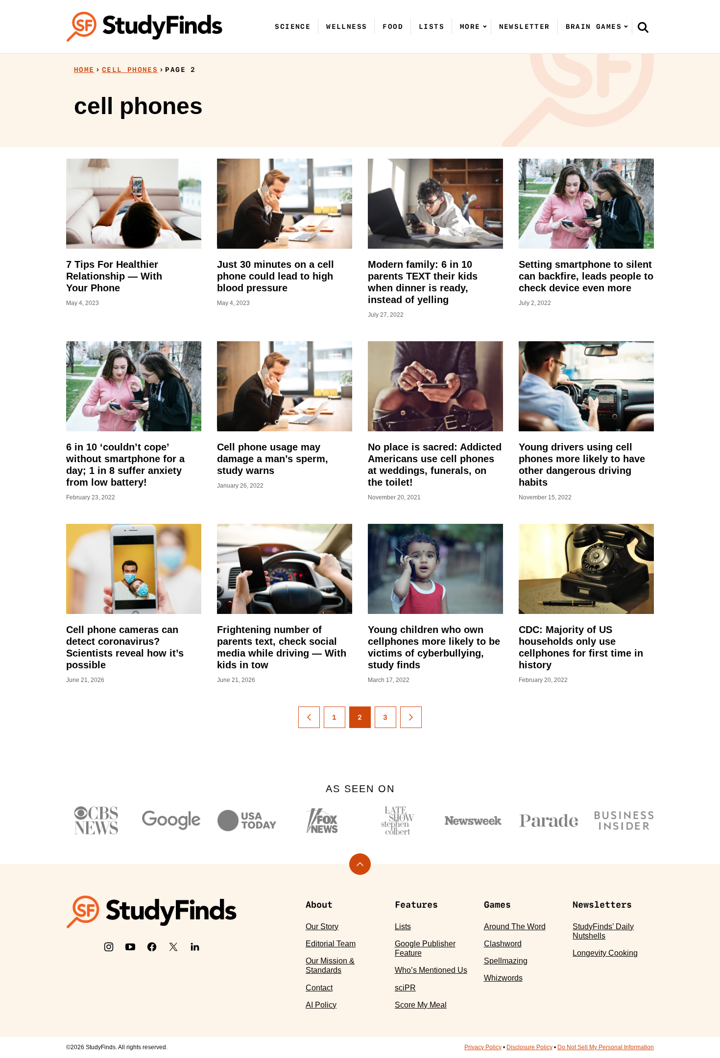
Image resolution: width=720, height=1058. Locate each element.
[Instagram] (109, 947)
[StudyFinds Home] (144, 27)
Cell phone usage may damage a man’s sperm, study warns (272, 459)
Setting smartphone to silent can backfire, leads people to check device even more (586, 276)
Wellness (346, 26)
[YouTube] (130, 947)
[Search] (643, 27)
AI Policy (321, 1005)
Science (293, 26)
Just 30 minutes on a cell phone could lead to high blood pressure (275, 276)
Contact (319, 988)
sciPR (405, 988)
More (470, 26)
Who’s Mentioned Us (431, 970)
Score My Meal (421, 1005)
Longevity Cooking (605, 953)
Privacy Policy (483, 1047)
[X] (173, 947)
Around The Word (515, 926)
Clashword (503, 944)
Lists (431, 26)
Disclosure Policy (529, 1047)
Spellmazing (506, 961)
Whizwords (503, 978)
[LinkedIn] (195, 947)
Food (393, 26)
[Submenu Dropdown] (485, 26)
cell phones (130, 69)
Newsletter (524, 26)
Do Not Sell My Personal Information (605, 1047)
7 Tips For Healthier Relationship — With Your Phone (114, 276)
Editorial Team (331, 944)
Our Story (322, 926)
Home (84, 69)
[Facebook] (152, 947)
